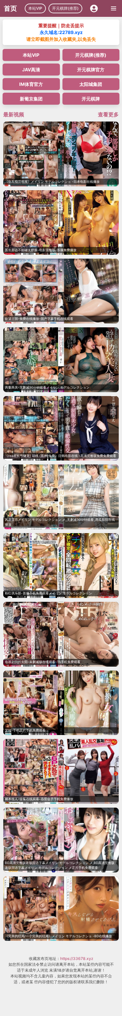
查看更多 (108, 114)
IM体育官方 (31, 84)
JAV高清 (31, 69)
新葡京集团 (31, 98)
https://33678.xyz (76, 958)
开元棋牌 (91, 98)
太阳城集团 (90, 84)
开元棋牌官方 (90, 69)
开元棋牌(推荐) (65, 8)
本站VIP (35, 8)
